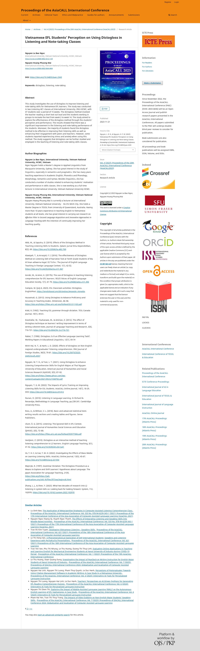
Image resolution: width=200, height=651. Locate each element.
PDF (105, 109)
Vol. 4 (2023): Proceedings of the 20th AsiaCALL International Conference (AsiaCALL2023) (79, 29)
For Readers (147, 62)
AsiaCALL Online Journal (153, 413)
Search (173, 15)
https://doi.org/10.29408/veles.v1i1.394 (71, 282)
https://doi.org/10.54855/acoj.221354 (42, 460)
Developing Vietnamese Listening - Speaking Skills (72, 529)
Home (27, 29)
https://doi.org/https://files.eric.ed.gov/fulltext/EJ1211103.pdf (53, 304)
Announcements (116, 15)
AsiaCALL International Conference (158, 348)
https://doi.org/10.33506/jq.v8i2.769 (49, 249)
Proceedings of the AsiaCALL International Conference (65, 10)
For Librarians (147, 71)
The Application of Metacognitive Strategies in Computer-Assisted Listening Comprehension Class (88, 510)
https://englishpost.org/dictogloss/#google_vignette (61, 291)
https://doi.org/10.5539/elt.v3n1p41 (47, 447)
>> (31, 608)
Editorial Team (51, 15)
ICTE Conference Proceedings (155, 381)
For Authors (147, 66)
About (26, 20)
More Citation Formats (111, 150)
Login (176, 2)
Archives (36, 15)
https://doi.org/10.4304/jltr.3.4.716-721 (51, 330)
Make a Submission (152, 83)
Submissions (134, 15)
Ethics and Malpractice (72, 15)
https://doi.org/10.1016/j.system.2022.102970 (53, 492)
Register (167, 2)
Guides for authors (95, 15)
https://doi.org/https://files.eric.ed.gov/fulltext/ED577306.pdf (53, 434)
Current (24, 15)
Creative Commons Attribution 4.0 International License (116, 211)
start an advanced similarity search (54, 615)
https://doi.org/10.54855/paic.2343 (46, 77)
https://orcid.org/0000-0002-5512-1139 (39, 59)
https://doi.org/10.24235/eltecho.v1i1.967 (44, 269)
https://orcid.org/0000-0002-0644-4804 (39, 68)
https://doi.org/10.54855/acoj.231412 (47, 392)
